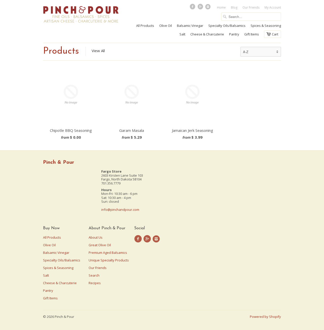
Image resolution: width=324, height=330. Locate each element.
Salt (182, 34)
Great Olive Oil (100, 245)
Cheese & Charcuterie (207, 34)
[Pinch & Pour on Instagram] (208, 8)
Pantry (234, 34)
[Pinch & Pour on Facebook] (193, 8)
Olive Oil (165, 25)
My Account (273, 7)
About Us (96, 237)
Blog (234, 7)
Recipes (95, 283)
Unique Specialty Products (109, 260)
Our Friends (250, 7)
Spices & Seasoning (266, 25)
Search (94, 275)
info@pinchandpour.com (120, 209)
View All (98, 50)
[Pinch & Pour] (81, 15)
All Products (145, 25)
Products (61, 51)
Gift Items (251, 34)
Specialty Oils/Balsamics (227, 25)
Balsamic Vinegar (190, 25)
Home (221, 7)
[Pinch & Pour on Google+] (200, 8)
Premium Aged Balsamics (108, 252)
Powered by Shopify (265, 316)
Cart (275, 34)
